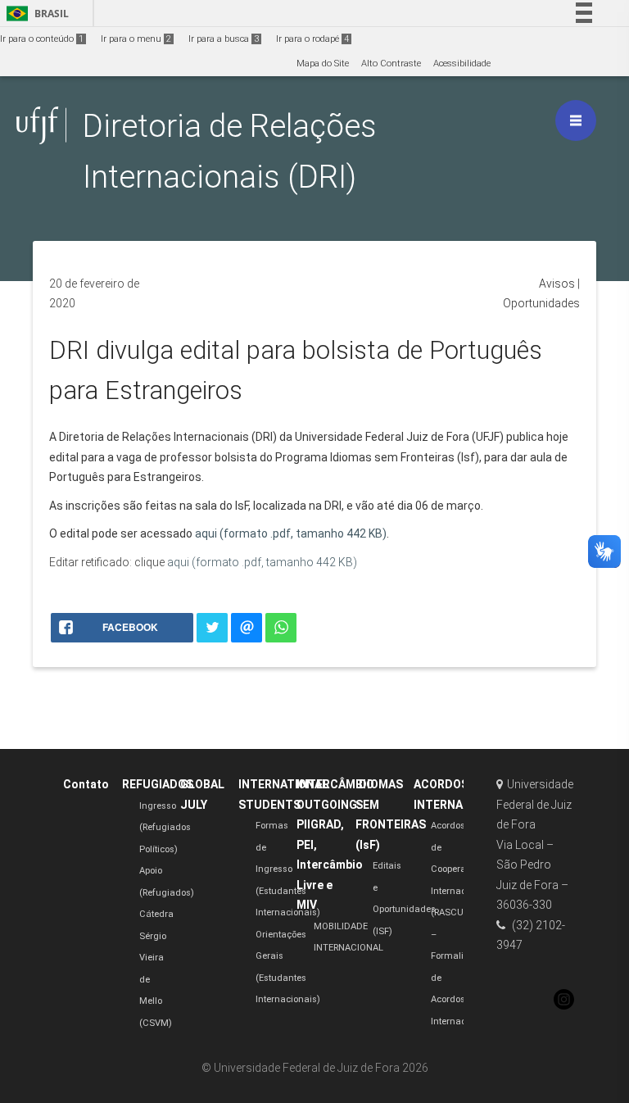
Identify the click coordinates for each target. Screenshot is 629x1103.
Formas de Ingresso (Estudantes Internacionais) (288, 869)
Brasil (34, 13)
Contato (86, 784)
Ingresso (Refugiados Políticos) (165, 828)
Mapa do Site (322, 63)
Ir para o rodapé (312, 39)
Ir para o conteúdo (42, 39)
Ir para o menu (136, 39)
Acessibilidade (462, 63)
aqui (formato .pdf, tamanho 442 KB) (291, 533)
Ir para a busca (223, 39)
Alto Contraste (391, 63)
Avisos (557, 283)
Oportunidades (541, 303)
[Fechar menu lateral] (575, 120)
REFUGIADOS (157, 784)
